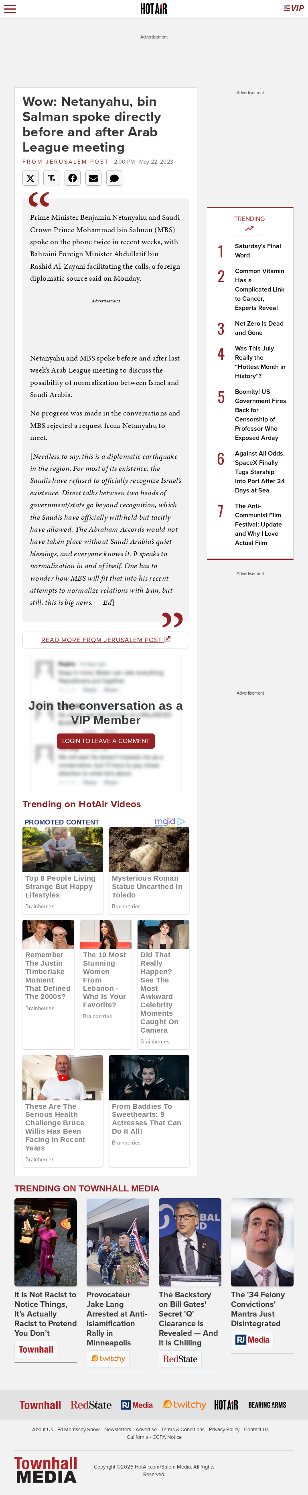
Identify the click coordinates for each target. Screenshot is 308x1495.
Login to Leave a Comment (106, 741)
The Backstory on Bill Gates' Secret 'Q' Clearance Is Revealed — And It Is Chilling (188, 1319)
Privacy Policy (224, 1429)
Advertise (146, 1429)
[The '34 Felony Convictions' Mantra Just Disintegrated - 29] (262, 1242)
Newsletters (117, 1429)
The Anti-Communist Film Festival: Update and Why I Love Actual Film (258, 524)
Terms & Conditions (183, 1429)
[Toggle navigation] (10, 9)
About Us (42, 1429)
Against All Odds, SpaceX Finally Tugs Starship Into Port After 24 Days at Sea (260, 472)
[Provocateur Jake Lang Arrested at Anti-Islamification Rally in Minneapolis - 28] (118, 1242)
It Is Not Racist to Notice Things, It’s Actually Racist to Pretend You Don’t (45, 1314)
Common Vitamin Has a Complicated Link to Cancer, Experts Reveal (259, 289)
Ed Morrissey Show (78, 1429)
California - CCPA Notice (154, 1437)
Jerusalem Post (67, 161)
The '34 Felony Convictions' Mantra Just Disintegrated (258, 1309)
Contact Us (256, 1429)
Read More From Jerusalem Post (102, 640)
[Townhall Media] (45, 1469)
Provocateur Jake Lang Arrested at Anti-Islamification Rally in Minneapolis (117, 1319)
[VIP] (294, 9)
